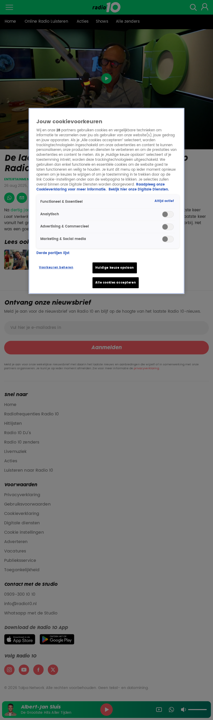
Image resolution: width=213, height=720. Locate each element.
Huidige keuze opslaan (114, 267)
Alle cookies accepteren (115, 282)
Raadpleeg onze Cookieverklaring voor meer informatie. (100, 187)
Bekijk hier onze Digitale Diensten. (139, 189)
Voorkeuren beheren (56, 267)
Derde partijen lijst (52, 253)
